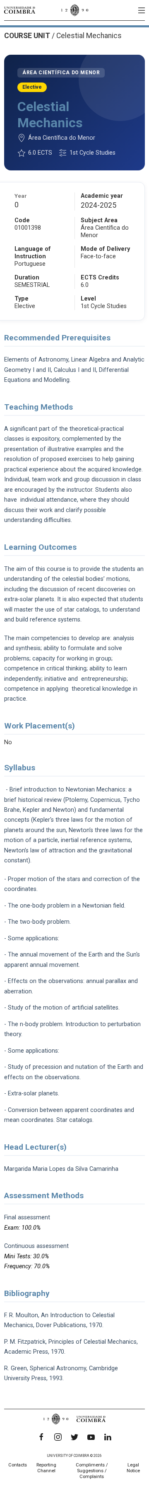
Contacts (17, 1465)
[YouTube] (91, 1437)
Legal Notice (133, 1467)
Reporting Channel (46, 1467)
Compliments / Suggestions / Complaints (92, 1470)
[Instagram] (58, 1437)
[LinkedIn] (107, 1437)
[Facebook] (41, 1437)
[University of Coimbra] (19, 10)
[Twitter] (74, 1437)
